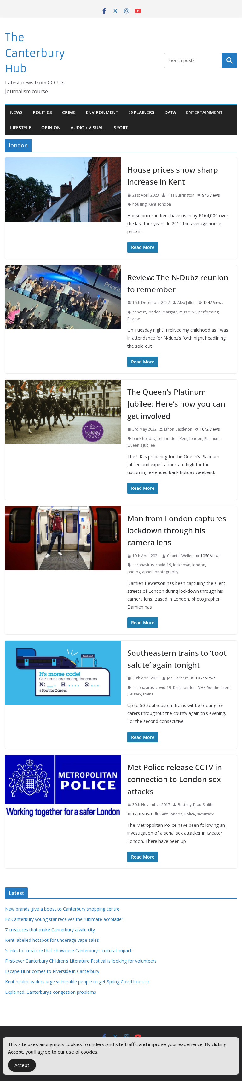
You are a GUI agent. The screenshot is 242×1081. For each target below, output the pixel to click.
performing (208, 312)
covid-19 (163, 565)
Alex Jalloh (186, 302)
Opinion (50, 127)
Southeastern (219, 687)
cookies (89, 1052)
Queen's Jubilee (141, 445)
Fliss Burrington (180, 195)
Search (229, 60)
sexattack (205, 814)
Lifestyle (20, 127)
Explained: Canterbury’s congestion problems (50, 992)
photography (166, 572)
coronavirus (143, 565)
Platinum (212, 438)
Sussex (135, 694)
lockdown (181, 565)
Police (189, 814)
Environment (102, 112)
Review (133, 319)
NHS (201, 687)
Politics (42, 112)
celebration (167, 438)
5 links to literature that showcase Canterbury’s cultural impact (68, 950)
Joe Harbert (177, 678)
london (164, 204)
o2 (194, 312)
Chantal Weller (180, 555)
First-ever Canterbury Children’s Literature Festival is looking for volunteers (81, 961)
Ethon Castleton (178, 429)
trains (148, 694)
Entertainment (204, 112)
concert (139, 312)
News (16, 112)
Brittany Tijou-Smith (195, 804)
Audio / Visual (87, 127)
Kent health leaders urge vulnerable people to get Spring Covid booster (77, 982)
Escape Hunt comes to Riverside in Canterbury (52, 971)
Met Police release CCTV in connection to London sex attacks (174, 779)
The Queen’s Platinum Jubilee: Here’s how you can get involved (176, 403)
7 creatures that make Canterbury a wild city (50, 930)
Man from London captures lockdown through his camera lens (176, 530)
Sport (121, 127)
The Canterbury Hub (35, 53)
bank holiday (143, 438)
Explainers (141, 112)
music (184, 312)
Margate (170, 312)
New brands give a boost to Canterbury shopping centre (62, 909)
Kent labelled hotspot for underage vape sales (52, 940)
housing (139, 204)
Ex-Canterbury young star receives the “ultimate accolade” (64, 919)
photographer (140, 572)
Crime (69, 112)
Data (170, 112)
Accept (21, 1065)
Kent (152, 204)
